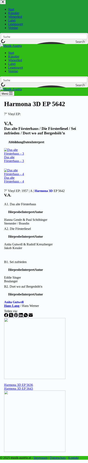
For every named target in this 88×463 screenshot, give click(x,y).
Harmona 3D (44, 191)
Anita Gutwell (14, 302)
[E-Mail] (31, 316)
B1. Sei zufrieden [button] (15, 262)
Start (11, 52)
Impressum (41, 458)
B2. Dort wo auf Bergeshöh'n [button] (23, 286)
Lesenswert (15, 67)
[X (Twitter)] (11, 316)
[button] (15, 142)
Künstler (13, 56)
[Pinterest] (16, 316)
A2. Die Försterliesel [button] (17, 228)
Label (12, 64)
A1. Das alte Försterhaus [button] (20, 204)
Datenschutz (58, 458)
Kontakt (73, 458)
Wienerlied (15, 60)
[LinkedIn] (21, 316)
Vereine (13, 71)
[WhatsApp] (26, 316)
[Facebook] (6, 316)
